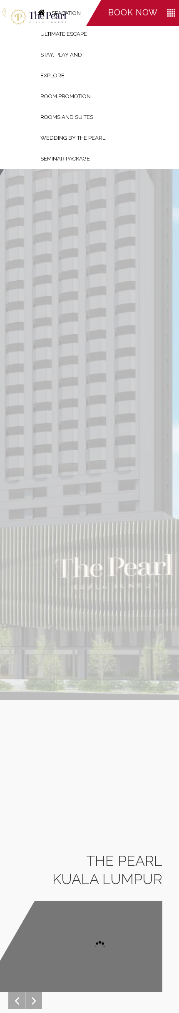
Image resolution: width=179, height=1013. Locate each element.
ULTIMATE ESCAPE (63, 34)
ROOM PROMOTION (65, 96)
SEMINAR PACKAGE (65, 159)
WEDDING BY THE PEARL (72, 138)
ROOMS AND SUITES (66, 117)
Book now (133, 12)
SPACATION (66, 13)
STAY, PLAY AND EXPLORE (61, 65)
